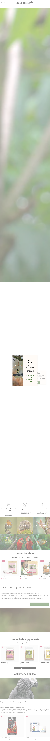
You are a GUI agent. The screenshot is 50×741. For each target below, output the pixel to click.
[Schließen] (35, 357)
